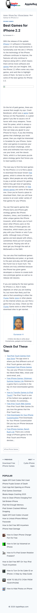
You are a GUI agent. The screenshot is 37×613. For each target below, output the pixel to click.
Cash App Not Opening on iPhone (16, 487)
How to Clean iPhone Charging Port (17, 498)
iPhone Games (8, 21)
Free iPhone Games (11, 449)
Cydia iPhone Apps (29, 463)
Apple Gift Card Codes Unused (15, 515)
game (25, 113)
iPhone (6, 44)
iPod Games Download (11, 491)
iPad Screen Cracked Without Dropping (14, 510)
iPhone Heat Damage (11, 529)
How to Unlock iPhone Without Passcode (15, 520)
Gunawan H (9, 35)
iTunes (6, 298)
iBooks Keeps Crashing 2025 (14, 494)
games (6, 67)
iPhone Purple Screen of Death (15, 484)
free (30, 173)
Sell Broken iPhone (10, 501)
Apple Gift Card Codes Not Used (16, 480)
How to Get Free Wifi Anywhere (15, 525)
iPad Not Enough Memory (13, 505)
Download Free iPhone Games (8, 463)
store (17, 298)
